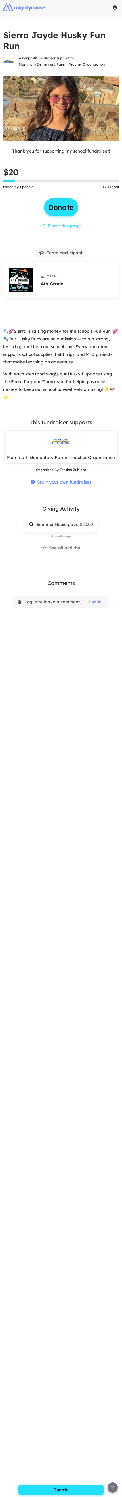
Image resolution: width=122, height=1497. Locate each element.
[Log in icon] (115, 7)
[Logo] (23, 7)
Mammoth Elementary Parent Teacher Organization (62, 64)
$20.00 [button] (86, 524)
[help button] (113, 1487)
